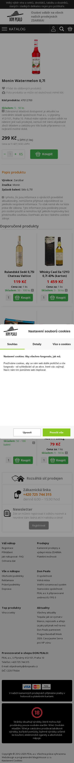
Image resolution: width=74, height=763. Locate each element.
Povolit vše (56, 432)
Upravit (27, 432)
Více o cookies (62, 344)
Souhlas (12, 344)
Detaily (37, 344)
